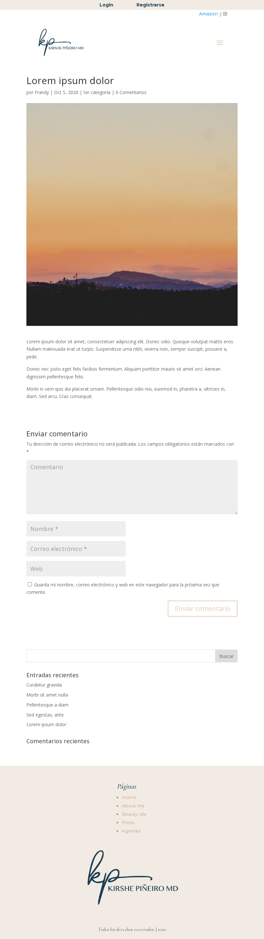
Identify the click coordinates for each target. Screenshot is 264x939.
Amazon (208, 14)
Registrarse (151, 5)
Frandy (42, 92)
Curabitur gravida (44, 685)
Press (128, 822)
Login (107, 5)
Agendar (131, 831)
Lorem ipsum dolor (46, 724)
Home (129, 797)
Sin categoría (96, 92)
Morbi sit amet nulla (47, 695)
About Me (133, 806)
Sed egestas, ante (45, 715)
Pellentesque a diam (47, 705)
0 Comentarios (131, 92)
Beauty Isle (134, 814)
